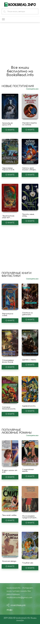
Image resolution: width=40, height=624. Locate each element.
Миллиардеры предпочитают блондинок (29, 517)
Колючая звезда (9, 561)
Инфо (9, 610)
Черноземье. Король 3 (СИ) (8, 169)
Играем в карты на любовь (29, 123)
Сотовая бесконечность (9, 408)
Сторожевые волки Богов (8, 361)
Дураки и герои (29, 360)
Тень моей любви (9, 515)
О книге (10, 130)
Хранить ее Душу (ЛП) (7, 124)
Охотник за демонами (27, 313)
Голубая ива (27, 563)
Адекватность (28, 406)
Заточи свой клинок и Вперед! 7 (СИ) (29, 169)
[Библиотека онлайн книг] (20, 4)
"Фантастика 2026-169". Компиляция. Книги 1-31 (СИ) (8, 218)
